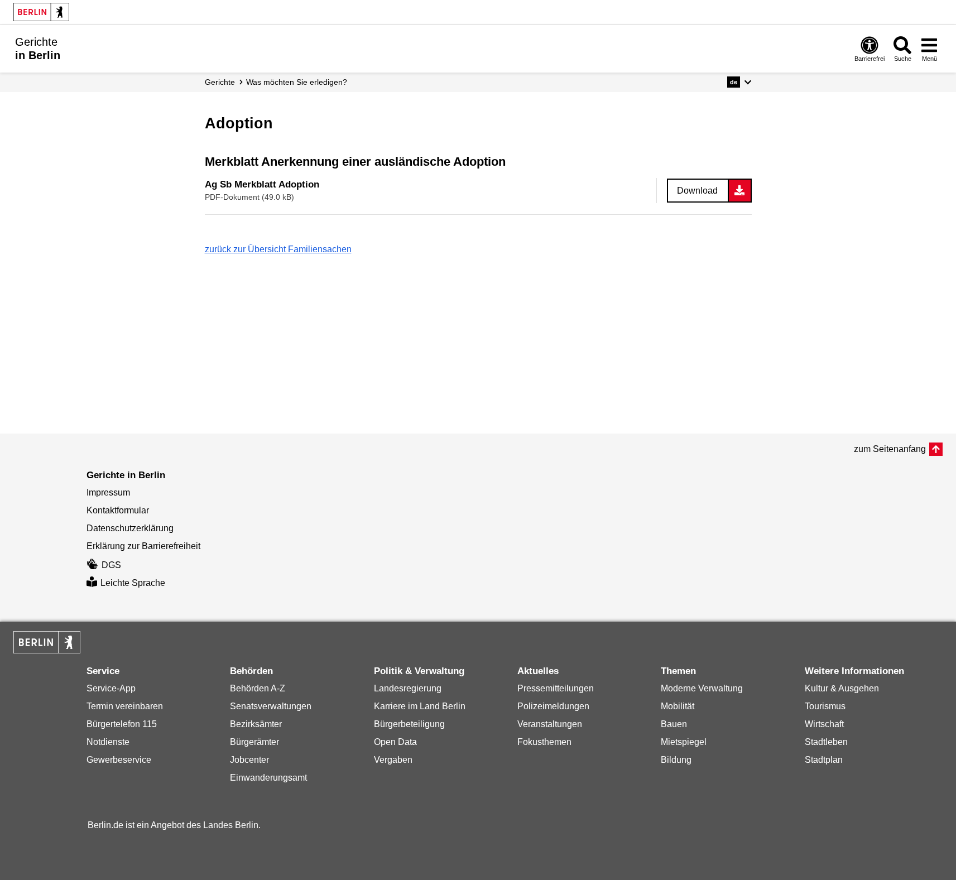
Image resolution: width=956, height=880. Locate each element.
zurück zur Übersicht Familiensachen (278, 249)
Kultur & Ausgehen (842, 688)
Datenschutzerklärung (130, 528)
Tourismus (825, 706)
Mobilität (677, 706)
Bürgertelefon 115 (122, 724)
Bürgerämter (254, 742)
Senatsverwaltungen (270, 706)
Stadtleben (826, 742)
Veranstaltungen (549, 724)
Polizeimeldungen (553, 706)
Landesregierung (407, 688)
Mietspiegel (684, 742)
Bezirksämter (256, 724)
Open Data (395, 742)
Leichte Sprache (132, 583)
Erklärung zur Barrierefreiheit (143, 546)
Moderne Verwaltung (702, 688)
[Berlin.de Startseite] (41, 12)
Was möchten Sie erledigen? (296, 82)
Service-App (111, 688)
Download (697, 190)
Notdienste (108, 742)
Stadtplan (824, 759)
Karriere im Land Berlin (419, 706)
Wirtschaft (824, 724)
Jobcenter (249, 759)
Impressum (108, 492)
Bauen (674, 724)
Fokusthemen (544, 742)
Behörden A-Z (257, 688)
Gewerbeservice (119, 759)
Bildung (676, 759)
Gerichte (220, 82)
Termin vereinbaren (125, 706)
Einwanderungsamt (268, 777)
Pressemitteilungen (555, 688)
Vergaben (393, 759)
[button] (739, 82)
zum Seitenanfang (890, 449)
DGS (111, 565)
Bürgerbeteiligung (409, 724)
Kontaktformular (118, 510)
